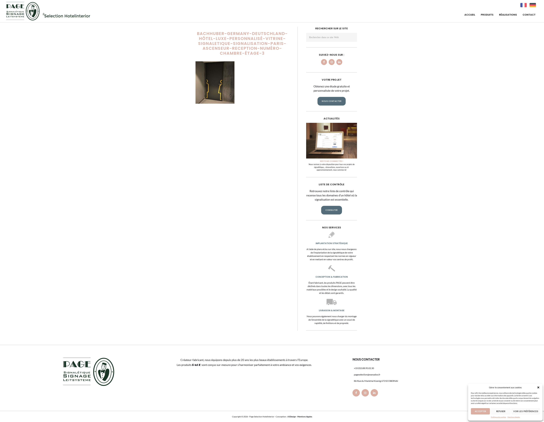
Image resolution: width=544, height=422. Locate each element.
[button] (538, 387)
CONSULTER (331, 210)
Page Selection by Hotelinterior (48, 11)
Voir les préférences (525, 411)
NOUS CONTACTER (331, 101)
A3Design (291, 416)
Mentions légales (513, 417)
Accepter (480, 411)
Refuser (500, 411)
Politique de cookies (498, 417)
